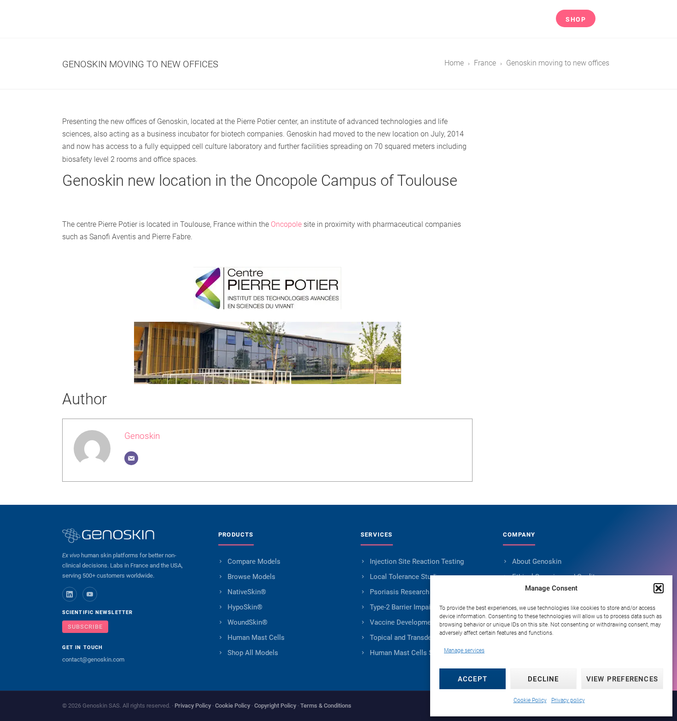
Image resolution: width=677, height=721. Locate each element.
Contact (533, 19)
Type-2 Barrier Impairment (409, 607)
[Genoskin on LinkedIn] (69, 594)
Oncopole (287, 224)
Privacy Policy (193, 705)
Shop (576, 19)
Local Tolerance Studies (407, 577)
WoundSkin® (248, 622)
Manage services (464, 650)
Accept (472, 679)
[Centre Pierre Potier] (267, 288)
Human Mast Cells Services (412, 653)
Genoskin (142, 436)
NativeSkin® (247, 592)
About (481, 19)
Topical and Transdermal (407, 637)
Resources (425, 19)
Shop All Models (253, 653)
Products (305, 19)
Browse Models (251, 577)
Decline (543, 679)
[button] (658, 588)
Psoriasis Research (399, 592)
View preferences (622, 679)
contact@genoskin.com (93, 659)
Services (365, 19)
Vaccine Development (403, 622)
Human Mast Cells (256, 637)
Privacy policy (568, 700)
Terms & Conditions (325, 705)
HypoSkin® (245, 607)
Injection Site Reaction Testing (417, 561)
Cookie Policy (530, 700)
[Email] (131, 458)
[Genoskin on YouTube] (89, 594)
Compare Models (254, 561)
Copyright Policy (275, 705)
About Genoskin (536, 561)
